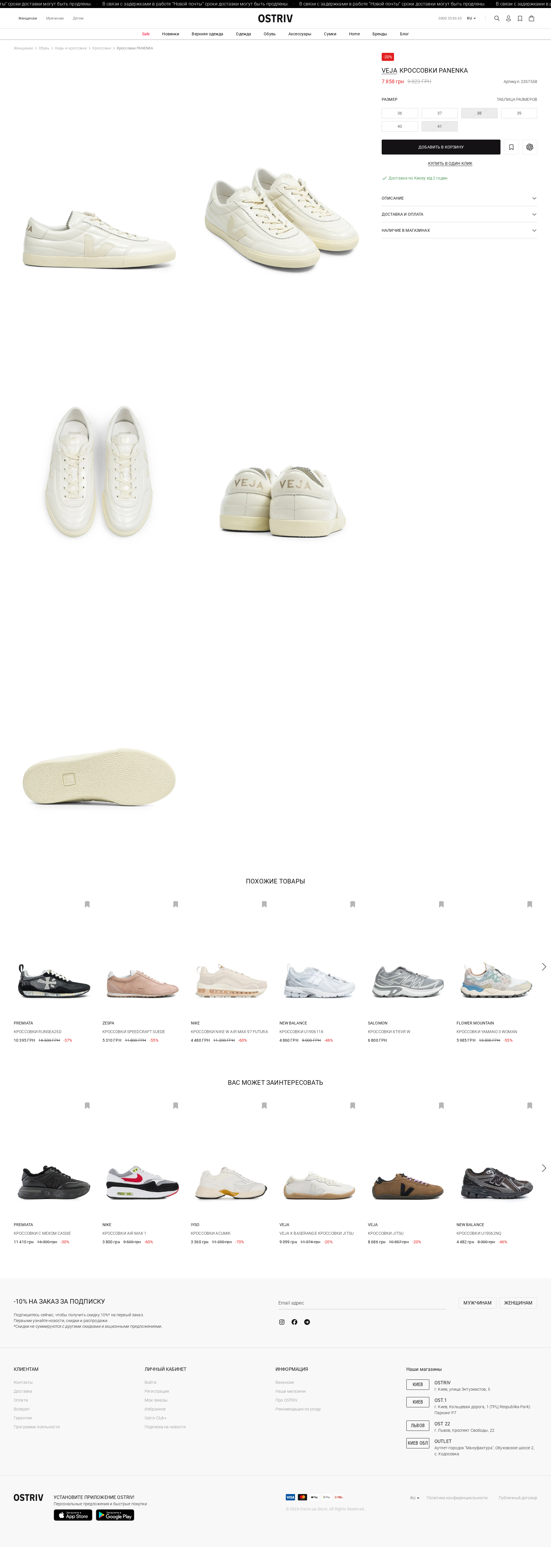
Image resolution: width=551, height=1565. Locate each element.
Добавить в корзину (441, 147)
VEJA (389, 70)
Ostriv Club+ (156, 1418)
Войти (150, 1382)
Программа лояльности (37, 1427)
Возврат (22, 1409)
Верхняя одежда (207, 34)
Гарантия (23, 1418)
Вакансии (285, 1382)
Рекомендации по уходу (298, 1409)
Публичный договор (518, 1497)
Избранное (155, 1409)
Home (354, 34)
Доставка (23, 1391)
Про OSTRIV (287, 1400)
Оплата (21, 1400)
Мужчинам (55, 18)
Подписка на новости (165, 1427)
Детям (78, 18)
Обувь (270, 34)
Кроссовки (101, 48)
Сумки (330, 34)
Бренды (379, 34)
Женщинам (27, 18)
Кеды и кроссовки (71, 48)
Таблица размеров (517, 99)
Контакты (23, 1382)
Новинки (170, 34)
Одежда (243, 34)
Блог (404, 34)
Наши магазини (291, 1391)
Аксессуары (299, 34)
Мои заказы (156, 1400)
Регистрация (157, 1391)
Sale (146, 34)
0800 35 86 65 (450, 18)
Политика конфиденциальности (457, 1497)
